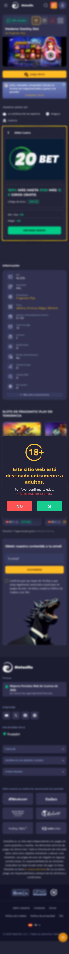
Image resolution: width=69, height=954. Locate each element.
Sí (49, 506)
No (19, 506)
